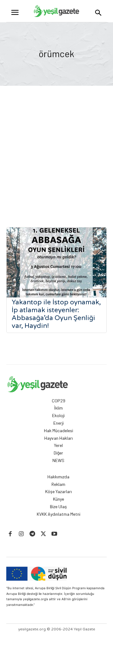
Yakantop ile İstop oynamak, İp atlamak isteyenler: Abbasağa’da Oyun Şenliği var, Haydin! (56, 314)
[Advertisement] (56, 145)
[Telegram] (32, 534)
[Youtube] (54, 534)
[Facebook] (10, 534)
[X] (43, 534)
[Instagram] (21, 534)
